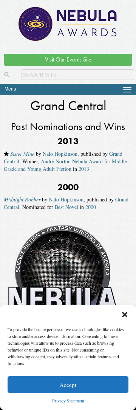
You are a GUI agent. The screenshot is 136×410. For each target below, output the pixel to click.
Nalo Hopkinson (60, 153)
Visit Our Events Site (68, 59)
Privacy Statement (68, 401)
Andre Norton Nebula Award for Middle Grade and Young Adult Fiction (65, 165)
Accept (68, 385)
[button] (124, 314)
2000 (90, 206)
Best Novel (66, 206)
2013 (84, 168)
